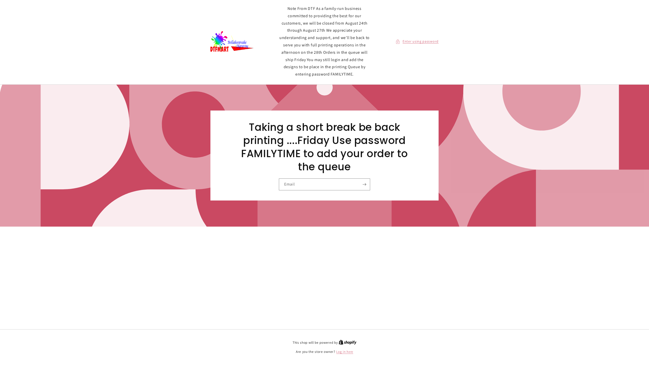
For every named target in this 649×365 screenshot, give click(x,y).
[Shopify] (347, 342)
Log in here (344, 352)
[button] (417, 41)
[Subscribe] (364, 184)
